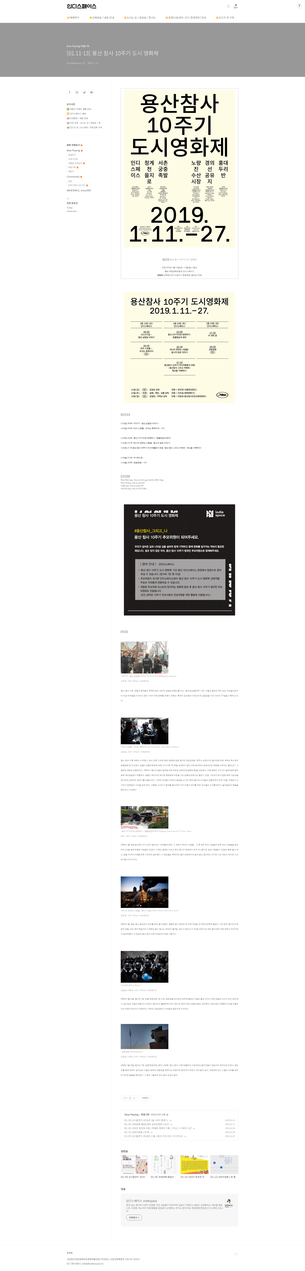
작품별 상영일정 (75, 163)
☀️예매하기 (73, 17)
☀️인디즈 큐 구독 (225, 17)
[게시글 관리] (134, 1098)
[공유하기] (130, 1098)
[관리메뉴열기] (299, 5)
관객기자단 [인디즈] (77, 185)
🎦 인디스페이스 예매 (76, 113)
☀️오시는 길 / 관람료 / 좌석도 (140, 17)
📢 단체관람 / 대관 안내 (77, 118)
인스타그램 (77, 92)
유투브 (91, 92)
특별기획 (145, 1114)
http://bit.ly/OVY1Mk (136, 488)
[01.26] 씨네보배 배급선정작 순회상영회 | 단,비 (146, 1124)
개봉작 (71, 171)
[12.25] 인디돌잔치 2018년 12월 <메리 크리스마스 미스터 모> (153, 1136)
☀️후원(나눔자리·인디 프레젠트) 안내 (185, 17)
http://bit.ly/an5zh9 (136, 483)
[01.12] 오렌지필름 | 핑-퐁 (136, 1132)
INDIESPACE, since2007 (79, 190)
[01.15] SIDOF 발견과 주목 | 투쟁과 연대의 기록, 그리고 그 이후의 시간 (158, 1128)
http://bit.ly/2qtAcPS (134, 486)
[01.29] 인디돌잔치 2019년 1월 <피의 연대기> (146, 1120)
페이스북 (69, 92)
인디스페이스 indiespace (141, 1201)
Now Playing (132, 1114)
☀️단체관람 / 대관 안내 (101, 17)
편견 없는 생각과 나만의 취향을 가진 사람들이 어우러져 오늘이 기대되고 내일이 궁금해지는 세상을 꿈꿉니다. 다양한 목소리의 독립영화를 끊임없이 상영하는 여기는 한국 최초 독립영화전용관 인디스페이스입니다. (174, 1208)
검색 (228, 6)
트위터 (84, 92)
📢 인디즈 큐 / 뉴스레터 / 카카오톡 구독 (84, 127)
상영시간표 (73, 159)
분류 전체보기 (73, 145)
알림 (70, 181)
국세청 (69, 1253)
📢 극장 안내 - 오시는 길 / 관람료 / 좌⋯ (84, 122)
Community (73, 176)
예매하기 (72, 154)
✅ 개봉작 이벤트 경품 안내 (79, 108)
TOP (235, 1254)
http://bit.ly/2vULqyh (138, 480)
